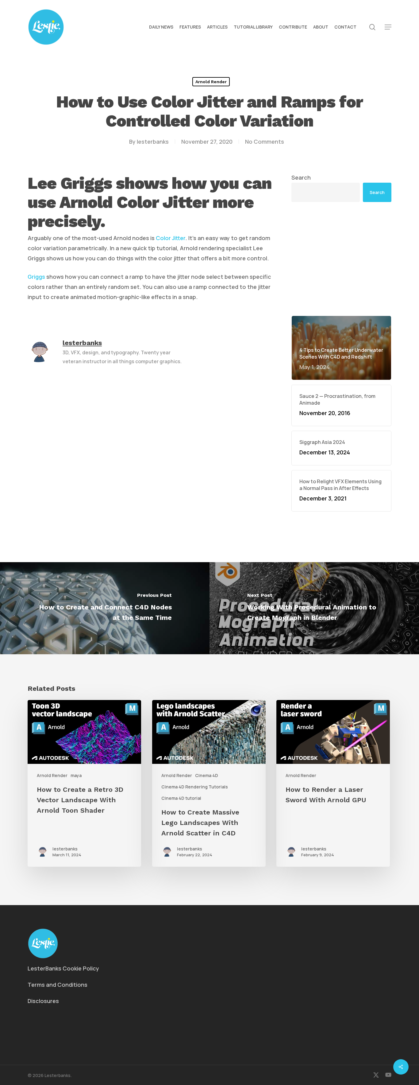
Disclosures (43, 1001)
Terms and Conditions (57, 984)
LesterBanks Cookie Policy (63, 968)
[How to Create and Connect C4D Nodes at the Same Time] (105, 608)
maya (76, 775)
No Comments (264, 141)
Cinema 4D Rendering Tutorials (194, 787)
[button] (388, 27)
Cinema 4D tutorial (181, 798)
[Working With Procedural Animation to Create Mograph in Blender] (314, 608)
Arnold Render (211, 81)
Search (301, 177)
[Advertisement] (341, 258)
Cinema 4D (206, 775)
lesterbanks (153, 141)
